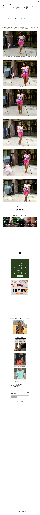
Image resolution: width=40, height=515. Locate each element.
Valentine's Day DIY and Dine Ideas (28, 224)
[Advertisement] (20, 240)
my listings (18, 385)
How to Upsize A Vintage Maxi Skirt (20, 366)
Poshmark (16, 386)
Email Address (19, 393)
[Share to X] (17, 210)
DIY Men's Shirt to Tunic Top (20, 381)
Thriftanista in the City (18, 511)
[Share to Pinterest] (22, 210)
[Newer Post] (3, 253)
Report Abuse (20, 495)
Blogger (22, 401)
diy (18, 206)
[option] (11, 221)
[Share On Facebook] (20, 210)
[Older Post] (36, 253)
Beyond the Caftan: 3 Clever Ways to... (11, 224)
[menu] (2, 1)
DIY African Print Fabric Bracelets (20, 351)
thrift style (21, 206)
